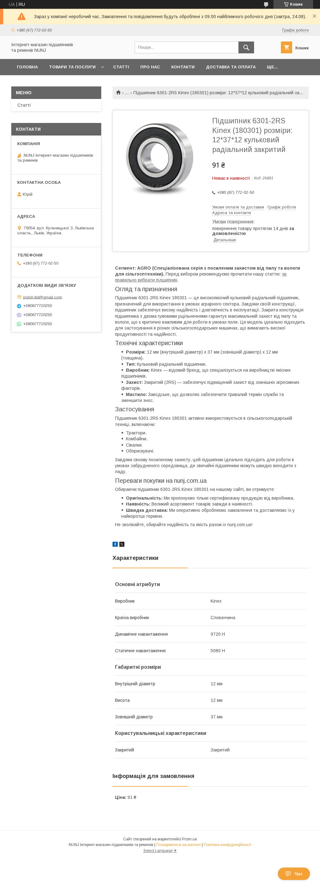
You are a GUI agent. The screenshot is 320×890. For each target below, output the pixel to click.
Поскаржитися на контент (178, 845)
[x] (121, 545)
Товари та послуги (72, 67)
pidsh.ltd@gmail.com (42, 297)
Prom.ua (189, 839)
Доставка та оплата (231, 67)
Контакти (183, 67)
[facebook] (115, 545)
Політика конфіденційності (227, 845)
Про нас (150, 67)
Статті (121, 67)
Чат (298, 873)
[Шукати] (246, 47)
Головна (27, 67)
